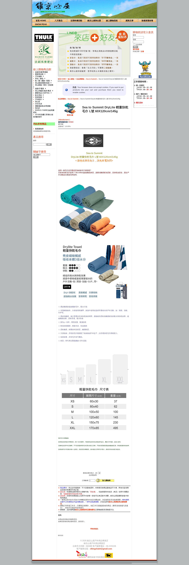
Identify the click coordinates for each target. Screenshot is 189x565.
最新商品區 (39, 74)
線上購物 (71, 79)
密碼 (134, 39)
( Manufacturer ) (64, 120)
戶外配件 (39, 99)
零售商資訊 (94, 529)
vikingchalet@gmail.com (101, 549)
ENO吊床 (38, 104)
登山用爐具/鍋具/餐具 (43, 91)
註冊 (142, 51)
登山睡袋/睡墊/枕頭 (43, 83)
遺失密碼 (136, 49)
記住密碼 (139, 44)
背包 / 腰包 (39, 78)
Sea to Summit (91, 79)
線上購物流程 (112, 20)
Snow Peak (41, 24)
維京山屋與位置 (94, 20)
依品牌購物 (80, 79)
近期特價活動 (76, 20)
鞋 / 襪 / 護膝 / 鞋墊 (43, 81)
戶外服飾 (39, 76)
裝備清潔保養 (147, 20)
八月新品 (58, 20)
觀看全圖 (70, 115)
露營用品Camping (43, 93)
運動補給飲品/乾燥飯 (43, 106)
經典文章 (129, 20)
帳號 (134, 35)
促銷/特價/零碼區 (41, 72)
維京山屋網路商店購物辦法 (85, 510)
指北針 (37, 108)
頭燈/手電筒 (40, 89)
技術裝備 (39, 97)
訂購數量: (85, 480)
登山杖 (37, 102)
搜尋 (34, 140)
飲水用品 (39, 95)
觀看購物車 (39, 129)
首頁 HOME (41, 20)
